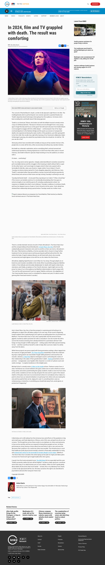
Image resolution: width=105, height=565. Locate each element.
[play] (7, 11)
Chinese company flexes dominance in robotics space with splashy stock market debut (46, 515)
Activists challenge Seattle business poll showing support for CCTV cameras (84, 67)
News (6, 16)
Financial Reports (82, 536)
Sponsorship (61, 549)
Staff (39, 543)
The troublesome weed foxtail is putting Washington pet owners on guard (83, 50)
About (62, 16)
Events (28, 16)
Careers (60, 546)
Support (44, 16)
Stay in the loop (85, 92)
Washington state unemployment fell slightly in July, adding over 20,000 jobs (84, 58)
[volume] (11, 11)
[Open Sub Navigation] (9, 16)
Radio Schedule (41, 549)
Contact (40, 539)
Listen (36, 16)
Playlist (59, 536)
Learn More (85, 137)
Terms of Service (82, 543)
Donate (96, 4)
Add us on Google (59, 108)
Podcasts (21, 16)
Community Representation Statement (85, 540)
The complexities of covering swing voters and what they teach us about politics (62, 515)
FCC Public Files (82, 550)
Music (13, 16)
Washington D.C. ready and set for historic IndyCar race (30, 513)
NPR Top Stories (16, 497)
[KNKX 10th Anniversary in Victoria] (85, 109)
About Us (40, 536)
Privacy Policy (89, 95)
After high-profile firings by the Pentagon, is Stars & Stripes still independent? (13, 515)
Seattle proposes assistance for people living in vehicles (83, 42)
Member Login (54, 16)
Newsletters (61, 543)
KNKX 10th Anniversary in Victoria (85, 123)
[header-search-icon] (88, 4)
